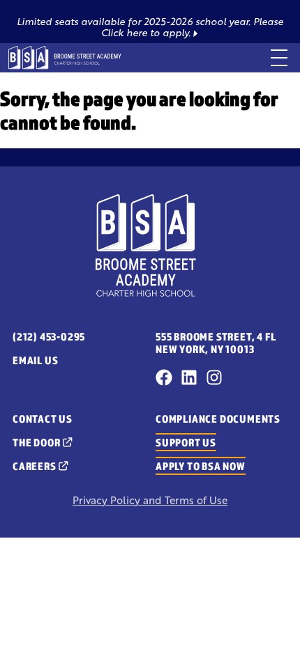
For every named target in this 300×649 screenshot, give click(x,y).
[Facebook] (164, 377)
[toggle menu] (279, 57)
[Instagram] (214, 377)
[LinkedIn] (189, 377)
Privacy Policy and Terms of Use (150, 500)
